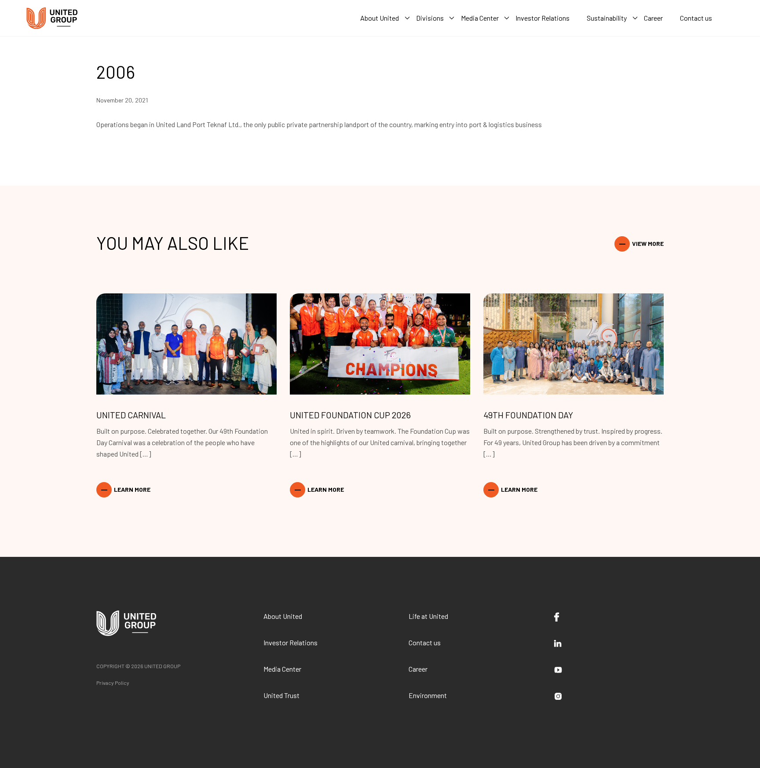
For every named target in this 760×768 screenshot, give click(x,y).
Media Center (282, 669)
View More (648, 243)
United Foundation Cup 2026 (350, 415)
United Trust (281, 695)
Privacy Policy (112, 683)
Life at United (428, 616)
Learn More (132, 489)
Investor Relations (290, 642)
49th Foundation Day (528, 415)
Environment (428, 695)
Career (418, 669)
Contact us (425, 642)
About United (282, 616)
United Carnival (131, 415)
